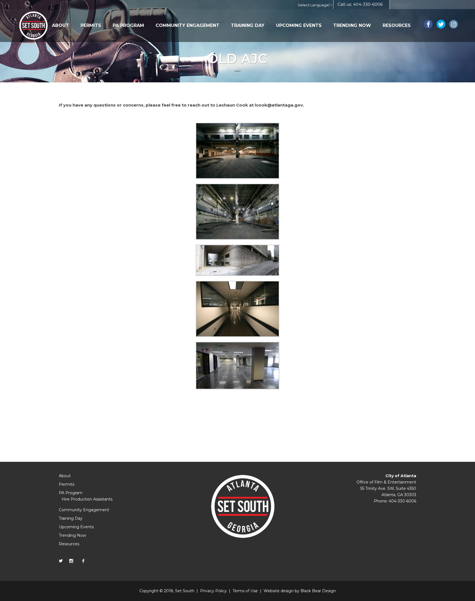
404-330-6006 (368, 4)
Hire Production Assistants (87, 499)
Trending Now (72, 535)
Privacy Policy (213, 590)
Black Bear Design (318, 590)
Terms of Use (245, 590)
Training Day (70, 518)
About (65, 475)
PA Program (70, 492)
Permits (66, 484)
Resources (69, 543)
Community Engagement (84, 509)
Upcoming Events (76, 526)
